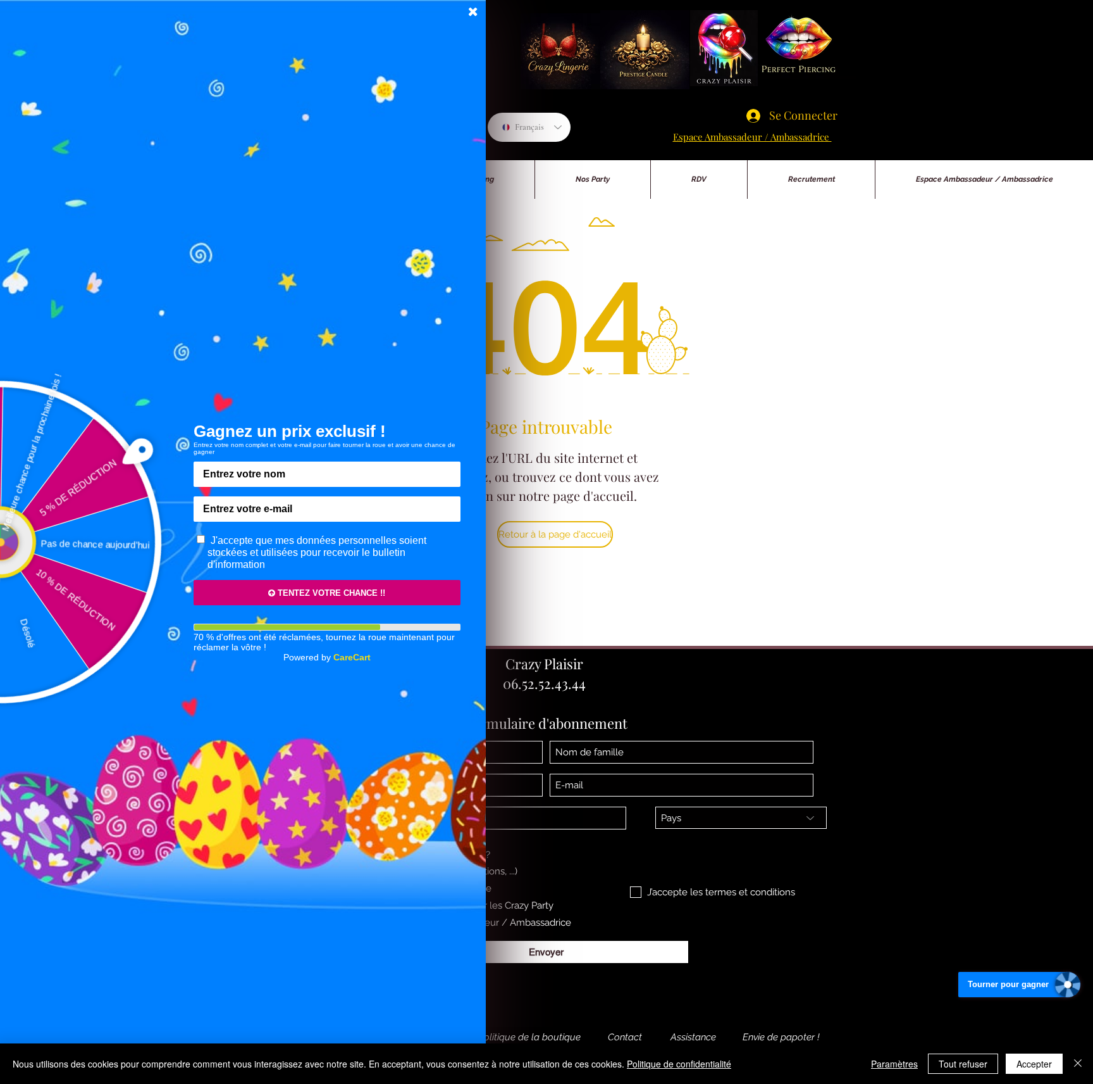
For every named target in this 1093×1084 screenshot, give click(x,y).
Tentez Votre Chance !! (330, 593)
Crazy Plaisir (544, 663)
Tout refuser (963, 1063)
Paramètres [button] (894, 1063)
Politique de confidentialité (679, 1063)
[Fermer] (1077, 1064)
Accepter (1034, 1063)
